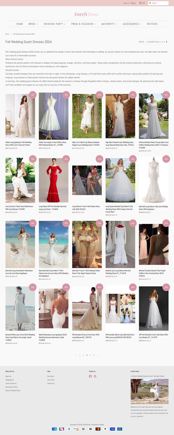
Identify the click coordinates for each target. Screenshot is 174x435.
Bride (32, 24)
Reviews (152, 24)
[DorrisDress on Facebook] (90, 377)
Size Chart (50, 376)
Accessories (131, 24)
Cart (143, 3)
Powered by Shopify (97, 424)
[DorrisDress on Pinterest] (95, 377)
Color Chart (51, 380)
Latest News (135, 371)
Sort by (141, 41)
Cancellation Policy (11, 387)
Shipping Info (9, 380)
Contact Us (51, 383)
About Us (8, 376)
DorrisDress (87, 424)
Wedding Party (54, 24)
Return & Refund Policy (13, 390)
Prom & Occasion (82, 24)
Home (19, 24)
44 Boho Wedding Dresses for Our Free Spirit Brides (147, 376)
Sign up (133, 3)
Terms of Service (10, 383)
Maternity (108, 24)
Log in (125, 3)
